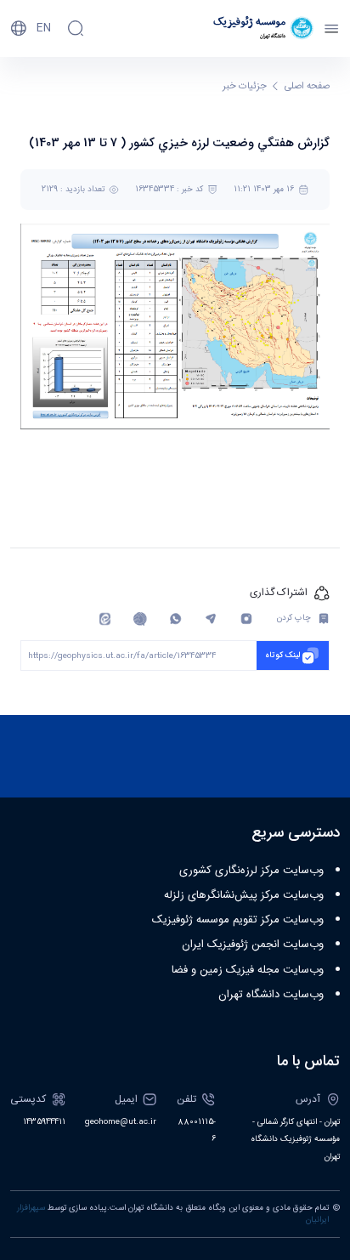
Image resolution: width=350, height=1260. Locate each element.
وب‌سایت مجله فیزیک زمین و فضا (248, 970)
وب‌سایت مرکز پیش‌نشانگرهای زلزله (244, 895)
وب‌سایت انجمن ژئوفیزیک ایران (253, 944)
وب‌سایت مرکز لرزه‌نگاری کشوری (251, 870)
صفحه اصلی (307, 86)
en (44, 28)
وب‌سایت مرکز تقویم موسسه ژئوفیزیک (238, 920)
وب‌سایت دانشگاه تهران (271, 994)
